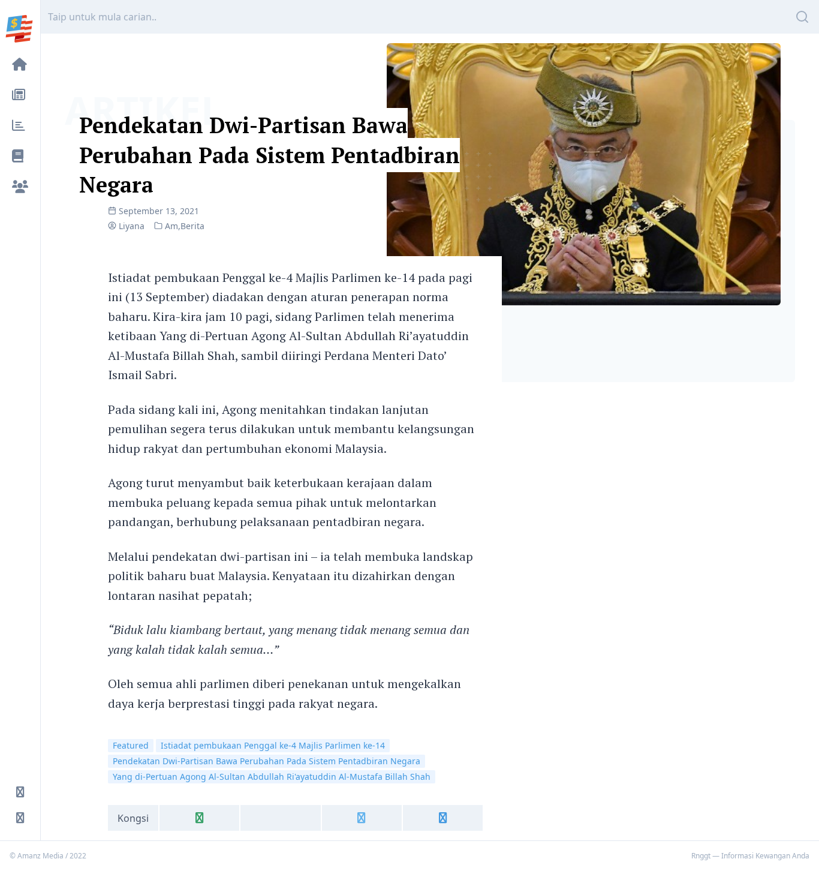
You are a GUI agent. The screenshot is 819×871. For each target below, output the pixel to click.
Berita (192, 226)
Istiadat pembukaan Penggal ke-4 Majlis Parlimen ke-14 (273, 745)
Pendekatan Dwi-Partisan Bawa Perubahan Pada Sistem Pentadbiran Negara (269, 155)
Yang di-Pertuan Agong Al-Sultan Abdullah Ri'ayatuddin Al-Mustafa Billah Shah (271, 776)
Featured (131, 745)
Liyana (131, 226)
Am (171, 226)
